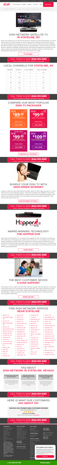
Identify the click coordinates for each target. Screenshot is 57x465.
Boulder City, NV (8, 331)
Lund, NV (33, 317)
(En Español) (33, 1)
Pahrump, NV (35, 344)
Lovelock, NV (34, 315)
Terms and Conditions (6, 434)
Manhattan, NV (35, 319)
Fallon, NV (20, 317)
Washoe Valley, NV (50, 340)
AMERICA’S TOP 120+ (22, 432)
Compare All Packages (20, 429)
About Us (5, 437)
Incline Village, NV (22, 340)
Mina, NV (33, 323)
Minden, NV (34, 325)
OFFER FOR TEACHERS (32, 447)
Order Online (51, 1)
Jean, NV (19, 346)
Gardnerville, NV (21, 323)
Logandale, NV (21, 355)
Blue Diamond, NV (8, 329)
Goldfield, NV (21, 332)
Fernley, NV (20, 319)
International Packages (34, 435)
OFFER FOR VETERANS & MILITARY (33, 444)
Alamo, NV (6, 315)
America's (33, 111)
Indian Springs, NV (22, 342)
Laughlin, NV (20, 353)
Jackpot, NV (20, 344)
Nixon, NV (34, 332)
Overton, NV (34, 340)
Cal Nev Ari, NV (7, 335)
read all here (36, 415)
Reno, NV (33, 354)
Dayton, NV (6, 347)
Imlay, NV (19, 338)
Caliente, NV (6, 337)
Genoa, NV (20, 325)
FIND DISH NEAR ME (21, 448)
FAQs (4, 436)
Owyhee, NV (34, 342)
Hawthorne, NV (21, 334)
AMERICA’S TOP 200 (21, 433)
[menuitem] (17, 4)
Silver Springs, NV (50, 319)
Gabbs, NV (20, 321)
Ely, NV (5, 353)
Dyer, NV (5, 349)
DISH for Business (21, 444)
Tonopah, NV (48, 332)
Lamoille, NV (20, 348)
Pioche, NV (34, 352)
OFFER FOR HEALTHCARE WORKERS (33, 451)
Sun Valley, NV (49, 330)
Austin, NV (6, 321)
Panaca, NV (34, 346)
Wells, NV (47, 344)
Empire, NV (6, 356)
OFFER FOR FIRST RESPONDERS (34, 454)
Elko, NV (5, 351)
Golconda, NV (21, 330)
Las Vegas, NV (21, 351)
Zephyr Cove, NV (49, 354)
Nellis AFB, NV (35, 330)
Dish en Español (34, 431)
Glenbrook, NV (21, 327)
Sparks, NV (48, 323)
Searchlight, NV (49, 317)
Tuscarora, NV (49, 334)
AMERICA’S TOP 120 (21, 431)
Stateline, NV (48, 327)
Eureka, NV (20, 315)
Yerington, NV (49, 352)
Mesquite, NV (35, 321)
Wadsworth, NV (49, 338)
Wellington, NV (49, 342)
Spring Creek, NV (50, 325)
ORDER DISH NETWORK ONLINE (34, 460)
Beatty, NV (6, 327)
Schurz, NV (48, 315)
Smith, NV (48, 321)
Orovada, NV (34, 338)
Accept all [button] (45, 456)
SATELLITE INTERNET (22, 437)
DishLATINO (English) (25, 1)
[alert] (45, 452)
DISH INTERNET (20, 436)
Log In (45, 1)
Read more (46, 453)
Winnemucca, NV (50, 350)
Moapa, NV (34, 327)
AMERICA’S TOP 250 (21, 435)
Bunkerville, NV (7, 333)
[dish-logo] (6, 4)
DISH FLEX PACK (20, 439)
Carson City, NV (7, 341)
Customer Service (8, 428)
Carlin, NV (6, 339)
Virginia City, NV (49, 336)
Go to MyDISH (40, 1)
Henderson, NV (21, 336)
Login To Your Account (7, 430)
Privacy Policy (7, 432)
